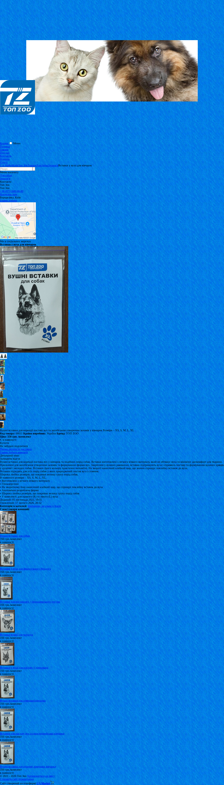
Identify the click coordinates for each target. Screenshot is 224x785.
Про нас (5, 152)
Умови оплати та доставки (16, 449)
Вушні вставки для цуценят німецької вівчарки (28, 766)
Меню (16, 143)
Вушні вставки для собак (15, 535)
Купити (4, 442)
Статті (4, 162)
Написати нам (8, 194)
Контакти (5, 155)
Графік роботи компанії (14, 452)
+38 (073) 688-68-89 (11, 191)
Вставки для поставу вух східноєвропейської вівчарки (32, 733)
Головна (5, 146)
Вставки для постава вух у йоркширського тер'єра (30, 601)
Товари (4, 149)
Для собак (6, 175)
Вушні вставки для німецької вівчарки (23, 700)
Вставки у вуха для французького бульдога (25, 568)
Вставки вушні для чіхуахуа (16, 634)
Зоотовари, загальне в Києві (44, 506)
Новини (5, 159)
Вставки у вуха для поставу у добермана (24, 667)
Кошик (4, 143)
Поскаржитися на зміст (41, 775)
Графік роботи (8, 200)
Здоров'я (5, 178)
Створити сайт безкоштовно (17, 779)
